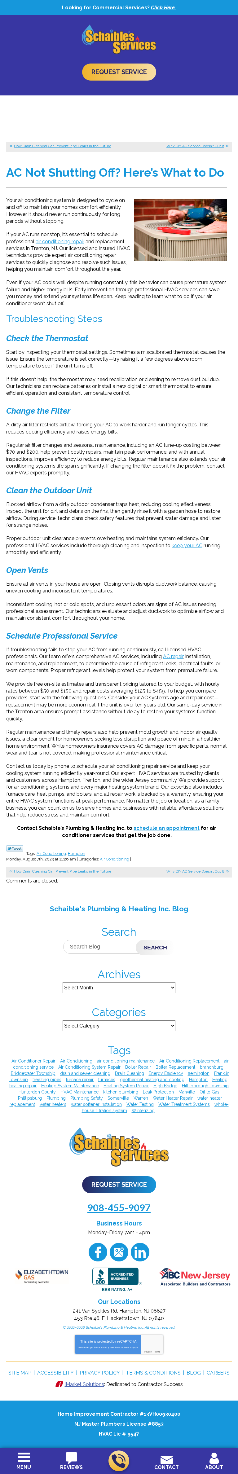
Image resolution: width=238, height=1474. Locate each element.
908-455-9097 (118, 1460)
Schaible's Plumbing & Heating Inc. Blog (119, 908)
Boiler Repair (138, 1067)
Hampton (76, 853)
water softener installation (96, 1104)
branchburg (211, 1067)
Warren (141, 1098)
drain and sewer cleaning (85, 1073)
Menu (23, 1467)
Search (155, 947)
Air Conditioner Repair (33, 1060)
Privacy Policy (101, 1347)
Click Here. (163, 8)
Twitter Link (14, 848)
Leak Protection (158, 1091)
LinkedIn (140, 1252)
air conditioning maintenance (126, 1060)
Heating (219, 1079)
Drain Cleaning (129, 1073)
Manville (186, 1091)
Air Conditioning (51, 853)
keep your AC (187, 545)
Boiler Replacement (175, 1067)
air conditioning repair (60, 241)
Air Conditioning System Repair (89, 1067)
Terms (157, 1352)
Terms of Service (123, 1347)
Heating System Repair (126, 1085)
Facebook (98, 1252)
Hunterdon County (37, 1091)
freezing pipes (47, 1079)
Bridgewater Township (33, 1073)
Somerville (118, 1098)
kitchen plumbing (120, 1091)
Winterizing (143, 1110)
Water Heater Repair (173, 1098)
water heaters (53, 1104)
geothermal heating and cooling (152, 1079)
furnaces (106, 1079)
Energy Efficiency (166, 1073)
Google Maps (119, 1252)
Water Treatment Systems (184, 1104)
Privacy (148, 1352)
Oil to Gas (209, 1091)
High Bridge (165, 1085)
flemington (198, 1073)
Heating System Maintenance (70, 1085)
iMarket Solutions (84, 1384)
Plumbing (56, 1098)
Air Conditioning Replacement (189, 1060)
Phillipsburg (30, 1098)
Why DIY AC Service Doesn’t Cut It (195, 146)
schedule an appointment (167, 828)
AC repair (173, 656)
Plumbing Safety (86, 1098)
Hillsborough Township (205, 1085)
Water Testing (140, 1104)
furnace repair (80, 1079)
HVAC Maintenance (79, 1091)
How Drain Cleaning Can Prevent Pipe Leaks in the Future (62, 146)
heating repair (23, 1085)
